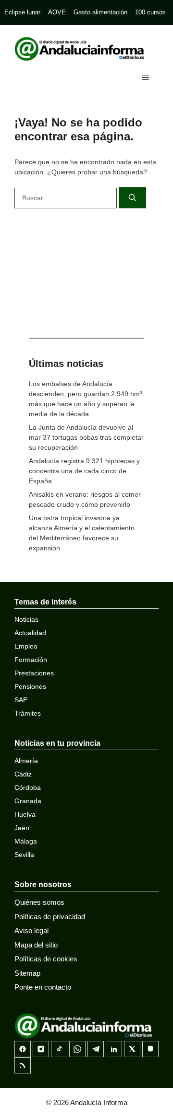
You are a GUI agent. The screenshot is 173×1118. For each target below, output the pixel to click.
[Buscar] (132, 198)
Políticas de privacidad (49, 917)
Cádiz (23, 774)
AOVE (57, 12)
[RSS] (22, 1065)
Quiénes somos (39, 902)
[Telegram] (95, 1049)
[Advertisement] (86, 271)
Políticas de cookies (45, 959)
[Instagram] (41, 1049)
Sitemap (27, 973)
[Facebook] (22, 1049)
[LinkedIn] (114, 1049)
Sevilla (24, 854)
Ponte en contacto (42, 987)
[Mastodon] (150, 1049)
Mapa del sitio (36, 945)
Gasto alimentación (100, 12)
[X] (132, 1049)
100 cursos (150, 12)
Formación (30, 659)
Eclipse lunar (22, 12)
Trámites (27, 713)
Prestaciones (34, 673)
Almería (26, 760)
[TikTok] (59, 1049)
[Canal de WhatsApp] (77, 1049)
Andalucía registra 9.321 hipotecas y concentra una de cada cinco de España (84, 471)
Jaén (21, 828)
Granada (27, 801)
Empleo (25, 646)
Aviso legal (31, 930)
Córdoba (27, 787)
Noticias (26, 619)
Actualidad (30, 633)
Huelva (25, 814)
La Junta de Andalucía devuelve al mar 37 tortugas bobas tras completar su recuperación (86, 437)
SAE (20, 700)
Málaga (25, 841)
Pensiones (30, 686)
